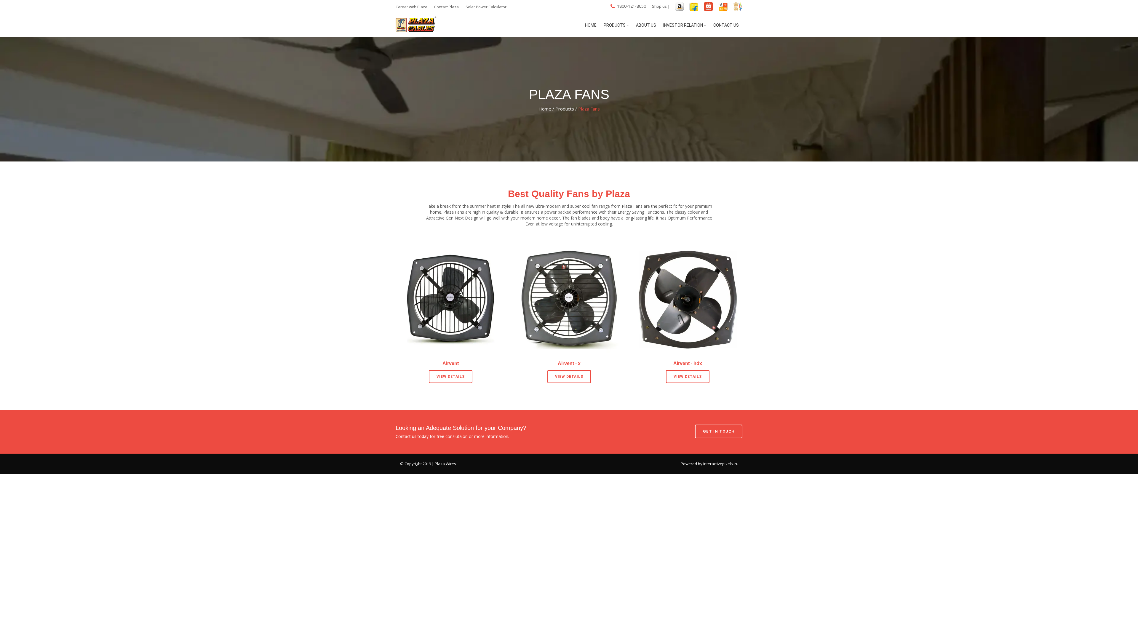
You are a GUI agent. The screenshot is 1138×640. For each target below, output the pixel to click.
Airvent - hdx (687, 363)
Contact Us (726, 25)
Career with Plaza (411, 6)
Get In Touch (719, 431)
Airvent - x (569, 363)
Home (591, 25)
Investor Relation (683, 25)
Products (615, 25)
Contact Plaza (446, 6)
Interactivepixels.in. (720, 463)
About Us (646, 25)
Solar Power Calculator (486, 6)
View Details (451, 377)
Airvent (450, 363)
